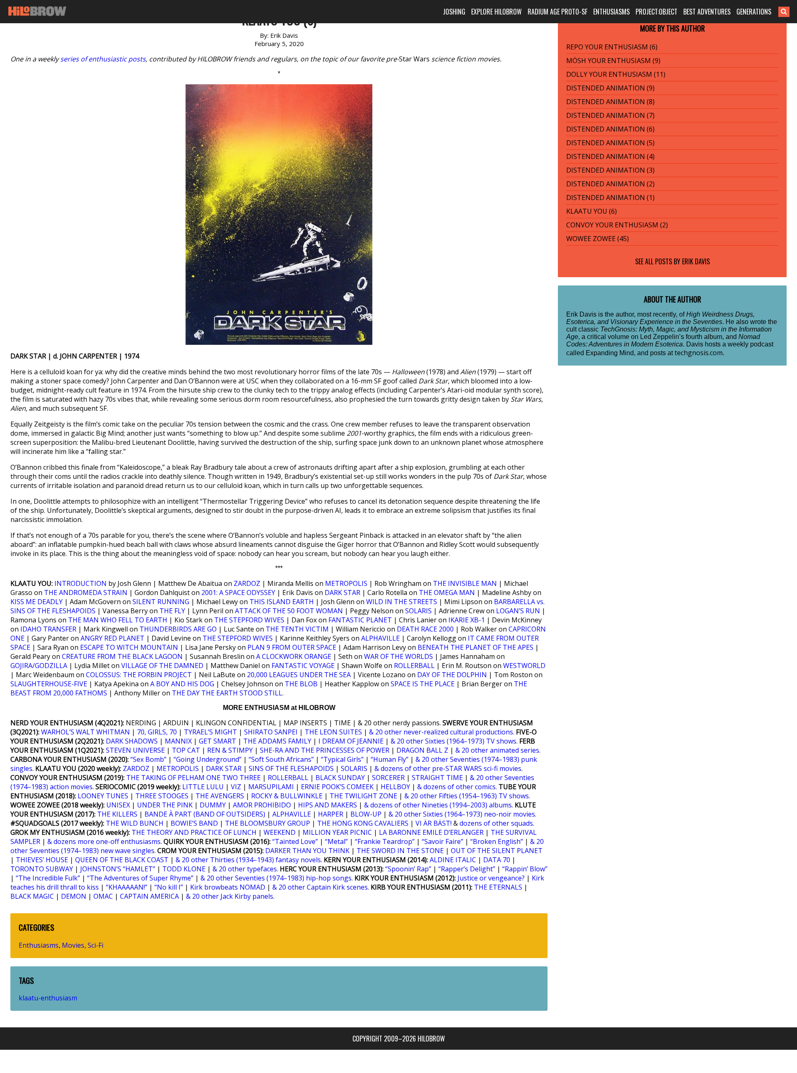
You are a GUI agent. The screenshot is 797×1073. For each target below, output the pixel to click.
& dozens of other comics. (457, 786)
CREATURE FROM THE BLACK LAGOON (122, 656)
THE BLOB (301, 683)
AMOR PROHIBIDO (262, 805)
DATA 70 (496, 859)
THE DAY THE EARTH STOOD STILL (227, 692)
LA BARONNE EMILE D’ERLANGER (431, 832)
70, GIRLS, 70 (157, 731)
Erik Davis (696, 261)
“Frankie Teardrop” (385, 841)
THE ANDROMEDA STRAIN (85, 592)
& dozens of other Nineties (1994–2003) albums (438, 805)
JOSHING (454, 12)
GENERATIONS (753, 12)
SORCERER (388, 777)
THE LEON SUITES (333, 731)
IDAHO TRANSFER (48, 629)
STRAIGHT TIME (437, 777)
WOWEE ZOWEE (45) (597, 238)
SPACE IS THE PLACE (423, 683)
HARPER (330, 814)
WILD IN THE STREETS (401, 601)
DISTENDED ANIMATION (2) (610, 183)
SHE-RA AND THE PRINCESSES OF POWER (324, 750)
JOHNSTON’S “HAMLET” (117, 868)
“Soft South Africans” (281, 759)
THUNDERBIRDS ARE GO (178, 629)
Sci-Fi (95, 945)
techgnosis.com (699, 352)
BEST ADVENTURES (707, 12)
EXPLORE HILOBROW (496, 12)
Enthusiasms (39, 945)
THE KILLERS (117, 814)
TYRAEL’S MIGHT (210, 731)
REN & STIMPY (230, 750)
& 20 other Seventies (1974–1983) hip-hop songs (276, 878)
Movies (73, 945)
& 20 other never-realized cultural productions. (441, 731)
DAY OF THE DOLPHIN (452, 674)
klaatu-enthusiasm (48, 997)
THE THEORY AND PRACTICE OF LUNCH (194, 832)
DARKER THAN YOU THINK (307, 850)
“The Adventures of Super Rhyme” (140, 878)
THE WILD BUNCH (135, 823)
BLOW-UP (365, 814)
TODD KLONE (183, 868)
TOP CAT (186, 750)
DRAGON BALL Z (422, 750)
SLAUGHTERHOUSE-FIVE (48, 683)
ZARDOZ (247, 583)
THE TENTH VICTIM (297, 629)
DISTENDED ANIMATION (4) (610, 156)
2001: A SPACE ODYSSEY (238, 592)
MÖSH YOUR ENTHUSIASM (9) (613, 60)
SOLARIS (418, 610)
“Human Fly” (389, 759)
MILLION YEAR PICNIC (337, 832)
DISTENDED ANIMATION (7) (610, 115)
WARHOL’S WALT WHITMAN (85, 731)
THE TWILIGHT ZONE (363, 795)
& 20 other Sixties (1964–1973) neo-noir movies (462, 814)
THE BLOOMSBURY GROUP (267, 823)
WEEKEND (280, 832)
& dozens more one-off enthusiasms (104, 841)
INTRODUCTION (80, 583)
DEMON (73, 896)
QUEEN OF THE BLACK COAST (122, 859)
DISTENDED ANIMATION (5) (610, 142)
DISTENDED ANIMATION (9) (610, 88)
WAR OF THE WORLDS (398, 656)
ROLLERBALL (414, 665)
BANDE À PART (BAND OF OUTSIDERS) (204, 814)
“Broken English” (496, 841)
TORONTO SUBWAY (41, 868)
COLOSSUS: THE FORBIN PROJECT (139, 674)
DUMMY (213, 805)
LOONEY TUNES (103, 795)
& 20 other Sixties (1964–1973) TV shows (453, 741)
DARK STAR (342, 592)
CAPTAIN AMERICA (149, 896)
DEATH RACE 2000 (425, 629)
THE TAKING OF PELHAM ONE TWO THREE (193, 777)
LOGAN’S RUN (518, 610)
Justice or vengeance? (491, 878)
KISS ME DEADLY (36, 601)
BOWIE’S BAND (194, 823)
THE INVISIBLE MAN (465, 583)
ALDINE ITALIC (453, 859)
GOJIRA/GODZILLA (38, 665)
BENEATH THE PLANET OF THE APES (475, 647)
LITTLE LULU (203, 786)
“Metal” (336, 841)
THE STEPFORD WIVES (249, 619)
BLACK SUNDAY (340, 777)
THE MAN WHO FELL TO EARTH (117, 619)
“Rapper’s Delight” (466, 868)
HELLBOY (395, 786)
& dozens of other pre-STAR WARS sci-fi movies (447, 768)
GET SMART (217, 741)
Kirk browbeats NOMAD (227, 887)
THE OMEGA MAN (447, 592)
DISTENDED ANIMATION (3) (610, 170)
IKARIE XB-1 (466, 619)
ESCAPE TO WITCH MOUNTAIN (129, 647)
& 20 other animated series (497, 750)
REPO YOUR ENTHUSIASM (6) (612, 46)
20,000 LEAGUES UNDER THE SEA (299, 674)
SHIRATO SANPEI (271, 731)
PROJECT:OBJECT (656, 12)
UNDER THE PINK (165, 805)
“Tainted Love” (295, 841)
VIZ (236, 786)
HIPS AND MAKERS (327, 805)
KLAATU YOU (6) (591, 211)
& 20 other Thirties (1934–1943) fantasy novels (248, 859)
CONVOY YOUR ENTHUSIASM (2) (617, 224)
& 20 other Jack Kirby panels (229, 896)
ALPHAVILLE (380, 638)
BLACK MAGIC (32, 896)
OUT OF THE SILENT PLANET (497, 850)
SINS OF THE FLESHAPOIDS (291, 768)
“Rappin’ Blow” (525, 868)
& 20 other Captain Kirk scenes (320, 887)
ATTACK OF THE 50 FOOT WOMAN (289, 610)
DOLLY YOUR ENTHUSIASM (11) (615, 74)
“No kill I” (168, 887)
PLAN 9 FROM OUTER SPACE (291, 647)
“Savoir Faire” (442, 841)
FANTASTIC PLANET (360, 619)
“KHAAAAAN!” (126, 887)
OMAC (103, 896)
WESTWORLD (524, 665)
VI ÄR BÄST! (434, 823)
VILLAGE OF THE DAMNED (162, 665)
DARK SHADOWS (132, 741)
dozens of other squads (496, 823)
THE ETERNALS (498, 887)
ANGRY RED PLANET (112, 638)
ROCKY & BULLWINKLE (287, 795)
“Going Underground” (208, 759)
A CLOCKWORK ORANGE (293, 656)
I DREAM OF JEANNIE (351, 741)
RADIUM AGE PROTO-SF (557, 12)
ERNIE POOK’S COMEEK (337, 786)
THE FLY (172, 610)
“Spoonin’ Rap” (408, 868)
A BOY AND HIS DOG (182, 683)
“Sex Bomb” (148, 759)
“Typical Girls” (342, 759)
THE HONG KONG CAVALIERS (362, 823)
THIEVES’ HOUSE (42, 859)
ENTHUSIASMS (611, 12)
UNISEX (118, 805)
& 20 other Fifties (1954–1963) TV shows (466, 795)
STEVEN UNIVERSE (135, 750)
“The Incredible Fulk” (48, 878)
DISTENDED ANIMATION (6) (610, 129)
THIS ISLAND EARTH (281, 601)
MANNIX (178, 741)
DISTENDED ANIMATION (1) (610, 197)
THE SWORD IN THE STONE (400, 850)
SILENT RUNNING (160, 601)
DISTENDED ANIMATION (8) (610, 101)
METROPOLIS (346, 583)
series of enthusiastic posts (103, 58)
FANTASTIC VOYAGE (303, 665)
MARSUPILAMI (271, 786)
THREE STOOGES (161, 795)
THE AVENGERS (220, 795)
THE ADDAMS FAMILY (277, 741)
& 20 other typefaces (245, 868)
